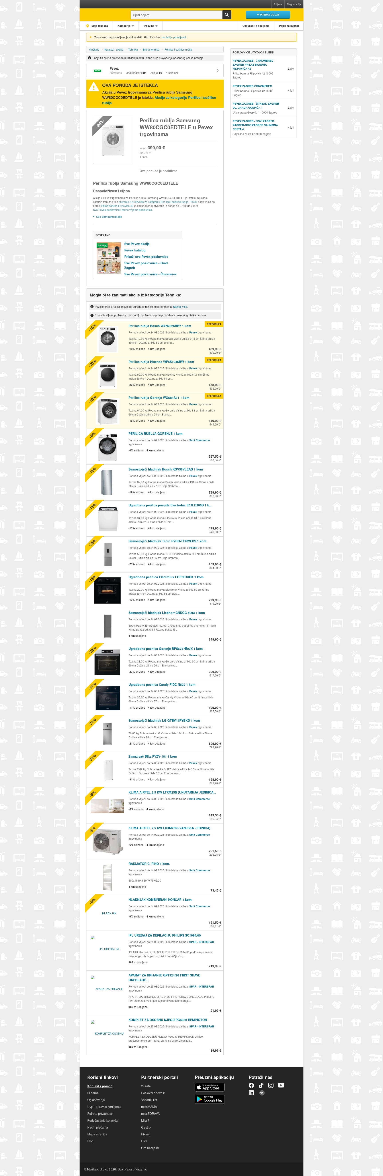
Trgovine (148, 26)
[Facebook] (251, 1085)
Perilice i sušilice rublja (178, 49)
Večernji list (149, 1100)
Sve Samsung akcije (109, 217)
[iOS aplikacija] (210, 1087)
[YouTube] (281, 1085)
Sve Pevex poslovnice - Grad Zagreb (146, 265)
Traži (227, 14)
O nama (93, 1093)
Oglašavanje (96, 1100)
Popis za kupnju (289, 26)
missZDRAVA (150, 1113)
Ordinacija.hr (150, 1148)
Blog (90, 1141)
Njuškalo (94, 49)
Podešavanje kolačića (102, 1120)
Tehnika (133, 49)
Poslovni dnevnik (153, 1093)
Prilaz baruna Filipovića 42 (117, 206)
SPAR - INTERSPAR (201, 942)
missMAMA (149, 1106)
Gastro (146, 1127)
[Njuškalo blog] (262, 1093)
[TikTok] (261, 1085)
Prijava (278, 4)
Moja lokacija (99, 26)
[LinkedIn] (252, 1093)
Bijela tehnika (151, 49)
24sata (146, 1086)
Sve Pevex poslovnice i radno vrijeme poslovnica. (123, 210)
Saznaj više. (180, 306)
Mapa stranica (97, 1134)
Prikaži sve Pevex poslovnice (146, 256)
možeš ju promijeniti (174, 37)
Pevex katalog (135, 250)
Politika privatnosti (100, 1113)
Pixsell (145, 1134)
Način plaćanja (97, 1127)
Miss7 (145, 1120)
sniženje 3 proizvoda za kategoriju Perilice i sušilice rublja (153, 202)
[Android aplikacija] (210, 1099)
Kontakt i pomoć (99, 1086)
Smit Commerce (199, 440)
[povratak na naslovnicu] (101, 13)
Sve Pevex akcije (137, 243)
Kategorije (124, 26)
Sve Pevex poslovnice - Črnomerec (150, 274)
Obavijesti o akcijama (256, 26)
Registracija (294, 4)
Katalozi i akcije (113, 49)
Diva (144, 1141)
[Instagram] (271, 1085)
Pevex (193, 202)
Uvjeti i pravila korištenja (104, 1106)
